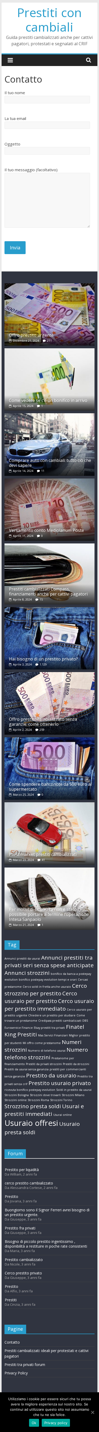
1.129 (43, 664)
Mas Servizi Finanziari (53, 1035)
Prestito (11, 1196)
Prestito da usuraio (51, 1075)
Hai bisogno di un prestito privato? (43, 659)
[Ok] (92, 1412)
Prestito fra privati (20, 1228)
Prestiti (11, 1299)
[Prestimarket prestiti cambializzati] (49, 804)
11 (42, 471)
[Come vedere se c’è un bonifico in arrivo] (49, 350)
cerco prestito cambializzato (29, 1183)
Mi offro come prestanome (42, 1043)
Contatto (12, 1342)
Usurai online (62, 1115)
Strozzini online (15, 1100)
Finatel (75, 1026)
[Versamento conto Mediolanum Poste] (49, 480)
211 (49, 340)
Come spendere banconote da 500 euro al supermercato (50, 786)
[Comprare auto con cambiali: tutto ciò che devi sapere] (49, 415)
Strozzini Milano (73, 1095)
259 (42, 730)
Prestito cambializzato (24, 1259)
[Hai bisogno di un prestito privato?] (49, 609)
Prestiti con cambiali (49, 19)
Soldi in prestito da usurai (74, 1090)
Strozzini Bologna (16, 1095)
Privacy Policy (16, 1372)
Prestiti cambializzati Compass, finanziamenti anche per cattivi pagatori (48, 591)
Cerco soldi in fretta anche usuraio (47, 987)
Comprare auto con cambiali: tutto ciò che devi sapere (50, 462)
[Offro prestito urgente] (49, 285)
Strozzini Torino (61, 1100)
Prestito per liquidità (22, 1169)
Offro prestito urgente (31, 335)
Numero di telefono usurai (46, 1050)
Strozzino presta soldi (32, 1106)
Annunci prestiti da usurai (22, 958)
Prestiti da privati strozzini (44, 1064)
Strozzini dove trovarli (45, 1095)
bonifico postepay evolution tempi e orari (48, 979)
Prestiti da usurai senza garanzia (26, 1069)
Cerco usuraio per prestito (40, 997)
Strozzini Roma (38, 1100)
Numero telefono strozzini (46, 1053)
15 (41, 599)
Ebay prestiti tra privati (49, 1028)
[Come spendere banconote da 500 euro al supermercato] (49, 739)
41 (43, 860)
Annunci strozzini (27, 972)
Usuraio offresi (31, 1123)
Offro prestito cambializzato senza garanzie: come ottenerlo (43, 721)
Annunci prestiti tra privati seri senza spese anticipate (49, 961)
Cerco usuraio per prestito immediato (49, 1004)
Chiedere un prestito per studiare (52, 1015)
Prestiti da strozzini (76, 1064)
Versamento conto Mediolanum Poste (46, 530)
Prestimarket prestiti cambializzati (43, 854)
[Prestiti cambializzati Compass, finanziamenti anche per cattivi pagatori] (49, 545)
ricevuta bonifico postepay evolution (29, 1090)
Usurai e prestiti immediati (44, 1109)
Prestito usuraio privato (60, 1083)
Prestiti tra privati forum (24, 1364)
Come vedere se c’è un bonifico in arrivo (48, 400)
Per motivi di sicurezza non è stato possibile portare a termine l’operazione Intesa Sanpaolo (49, 914)
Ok (34, 1423)
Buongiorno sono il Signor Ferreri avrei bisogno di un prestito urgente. (47, 1212)
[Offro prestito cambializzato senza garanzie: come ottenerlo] (49, 674)
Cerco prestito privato (23, 1272)
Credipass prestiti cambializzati (59, 1020)
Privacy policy (56, 1423)
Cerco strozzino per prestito (45, 989)
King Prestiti (20, 1034)
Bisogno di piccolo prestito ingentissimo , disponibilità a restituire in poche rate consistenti (46, 1244)
